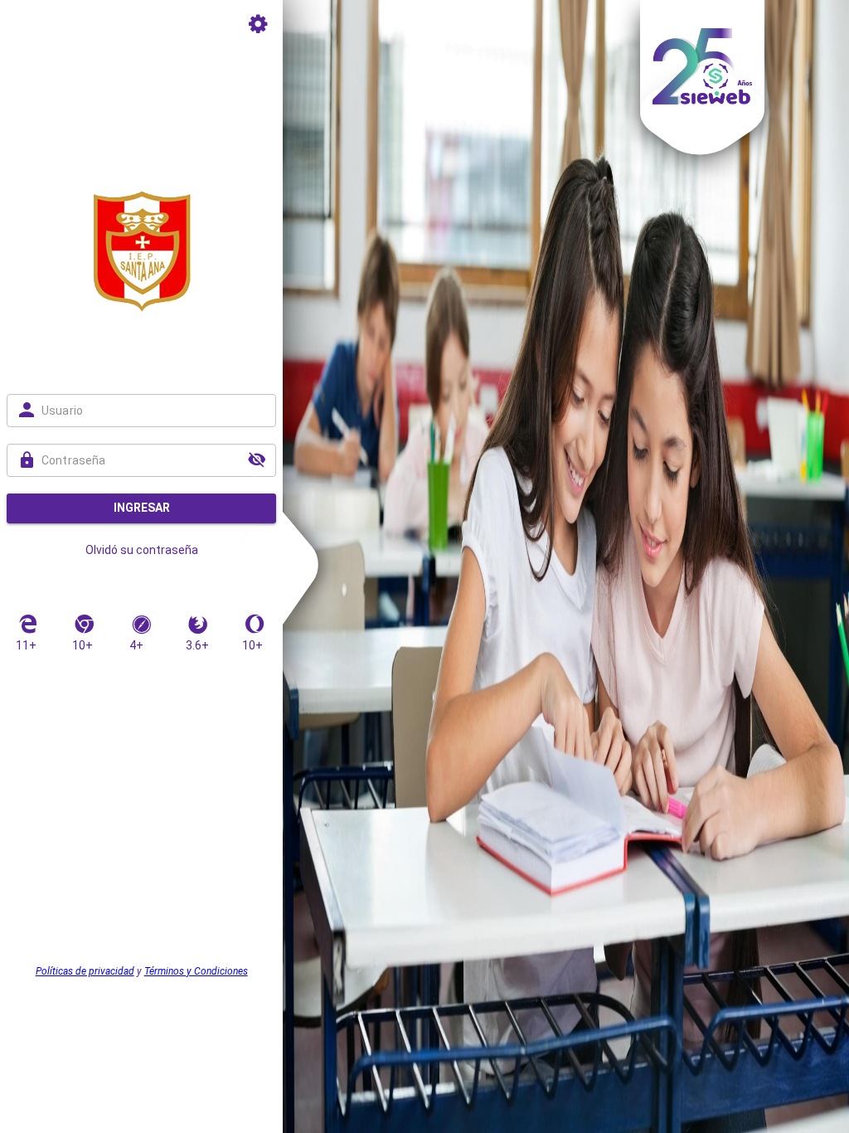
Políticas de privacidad (85, 971)
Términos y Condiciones (196, 971)
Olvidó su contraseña (141, 550)
